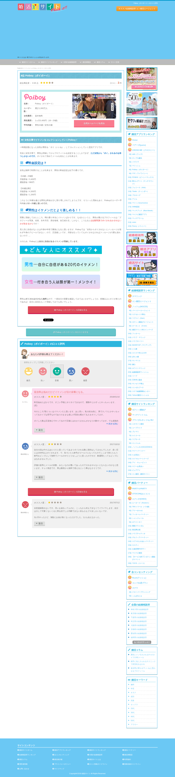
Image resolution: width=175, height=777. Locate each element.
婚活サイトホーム (28, 62)
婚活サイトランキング (49, 62)
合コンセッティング (61, 755)
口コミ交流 (115, 62)
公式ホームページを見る (94, 123)
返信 (39, 430)
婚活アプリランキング (62, 750)
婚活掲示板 (58, 759)
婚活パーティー (130, 750)
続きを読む (113, 424)
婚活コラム (101, 62)
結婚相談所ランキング (27, 755)
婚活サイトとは (95, 759)
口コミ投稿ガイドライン (98, 764)
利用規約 (127, 759)
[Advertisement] (87, 35)
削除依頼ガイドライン (132, 764)
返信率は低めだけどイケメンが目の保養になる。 (59, 392)
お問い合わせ (24, 769)
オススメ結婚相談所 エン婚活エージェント (137, 9)
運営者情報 (23, 764)
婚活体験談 (87, 62)
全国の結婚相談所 (70, 62)
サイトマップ (59, 769)
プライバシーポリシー (62, 764)
